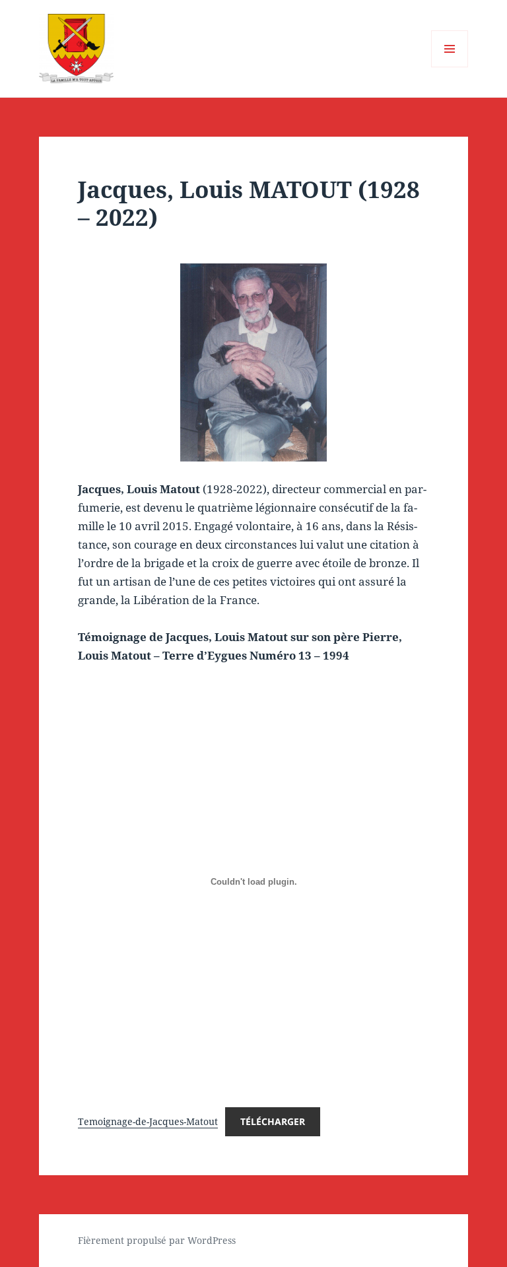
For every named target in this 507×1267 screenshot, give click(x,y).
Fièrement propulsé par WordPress (157, 1240)
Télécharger (272, 1121)
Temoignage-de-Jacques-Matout (148, 1121)
